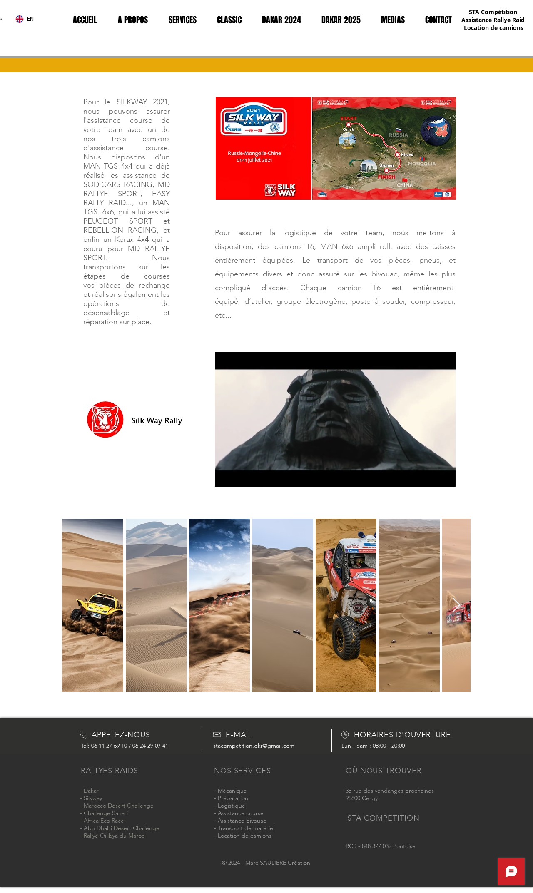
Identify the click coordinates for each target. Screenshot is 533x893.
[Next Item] (456, 605)
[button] (445, 478)
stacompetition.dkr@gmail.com (253, 745)
